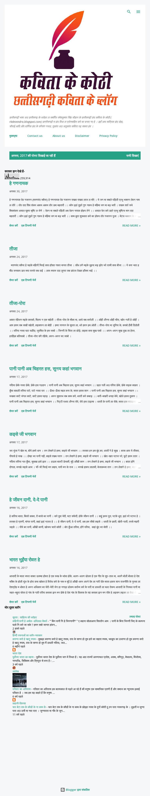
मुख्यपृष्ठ (13, 136)
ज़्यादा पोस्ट (135, 616)
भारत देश (16, 653)
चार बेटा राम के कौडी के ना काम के (29, 707)
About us (59, 136)
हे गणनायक (18, 183)
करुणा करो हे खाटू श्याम (24, 639)
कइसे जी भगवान (22, 434)
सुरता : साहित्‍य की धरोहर (24, 617)
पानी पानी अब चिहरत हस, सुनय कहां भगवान (45, 368)
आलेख (15, 671)
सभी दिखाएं (132, 155)
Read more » (131, 225)
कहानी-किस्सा (19, 703)
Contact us (34, 136)
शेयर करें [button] (13, 225)
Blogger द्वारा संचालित (77, 790)
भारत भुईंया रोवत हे (24, 559)
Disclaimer (82, 136)
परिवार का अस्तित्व (21, 689)
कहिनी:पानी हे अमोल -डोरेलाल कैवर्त (29, 621)
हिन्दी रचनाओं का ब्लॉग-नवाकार (27, 635)
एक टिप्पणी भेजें (28, 225)
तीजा (13, 248)
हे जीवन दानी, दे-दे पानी (28, 499)
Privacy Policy (108, 136)
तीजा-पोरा (17, 303)
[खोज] (129, 11)
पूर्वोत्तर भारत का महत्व (23, 657)
